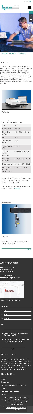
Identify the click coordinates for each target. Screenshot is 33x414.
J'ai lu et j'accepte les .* (16, 341)
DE (24, 1)
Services (31, 16)
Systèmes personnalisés (10, 391)
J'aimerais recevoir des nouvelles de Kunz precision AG (16, 334)
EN (27, 1)
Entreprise (5, 382)
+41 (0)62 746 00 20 (9, 276)
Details (28, 249)
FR (30, 1)
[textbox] (16, 300)
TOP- (22, 54)
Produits (5, 54)
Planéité (13, 54)
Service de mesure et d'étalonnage (14, 385)
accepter (17, 410)
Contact (17, 188)
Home (3, 379)
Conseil (31, 12)
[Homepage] (10, 9)
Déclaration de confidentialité (16, 408)
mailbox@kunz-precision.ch (10, 278)
